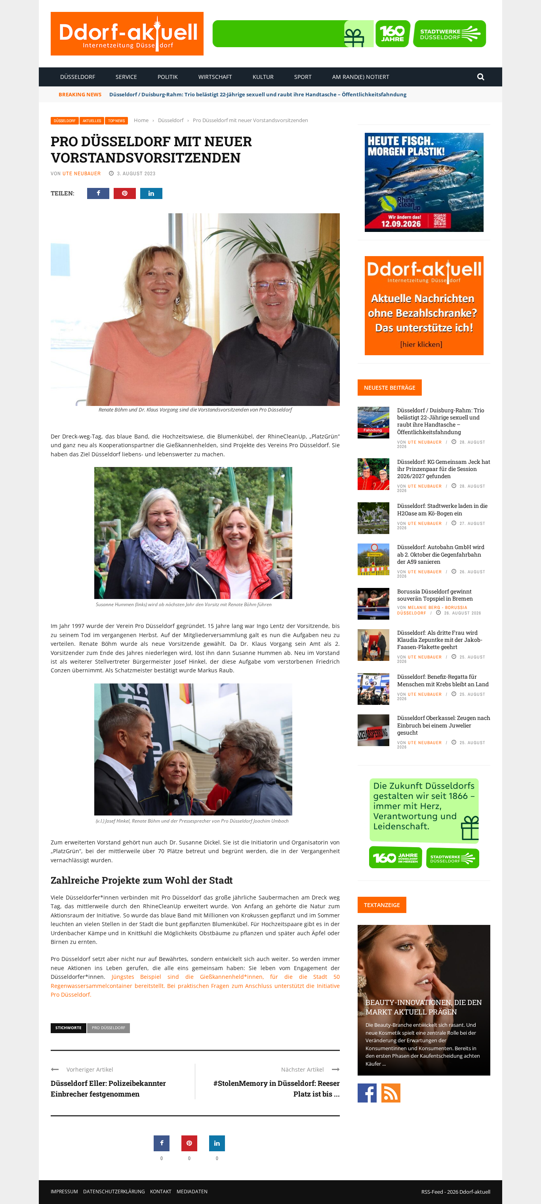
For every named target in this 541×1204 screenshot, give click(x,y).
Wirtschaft (215, 76)
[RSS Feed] (390, 1092)
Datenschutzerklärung (114, 1191)
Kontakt (160, 1191)
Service (126, 76)
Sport (303, 76)
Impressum (64, 1191)
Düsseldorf (77, 76)
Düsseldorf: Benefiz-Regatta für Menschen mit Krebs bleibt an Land (443, 680)
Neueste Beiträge (389, 387)
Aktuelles (92, 120)
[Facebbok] (367, 1092)
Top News (116, 120)
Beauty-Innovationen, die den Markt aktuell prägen (424, 1006)
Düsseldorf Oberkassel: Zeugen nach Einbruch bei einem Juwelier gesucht (443, 725)
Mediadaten (192, 1191)
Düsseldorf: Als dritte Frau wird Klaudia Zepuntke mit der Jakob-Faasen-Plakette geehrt (439, 640)
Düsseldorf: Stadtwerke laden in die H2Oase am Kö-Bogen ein (442, 509)
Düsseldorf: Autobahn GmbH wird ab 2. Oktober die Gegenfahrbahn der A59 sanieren (440, 554)
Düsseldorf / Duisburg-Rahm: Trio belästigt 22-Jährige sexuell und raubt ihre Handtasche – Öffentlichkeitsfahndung (257, 94)
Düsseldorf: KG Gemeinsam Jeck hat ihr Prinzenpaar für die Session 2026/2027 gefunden (443, 469)
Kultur (263, 76)
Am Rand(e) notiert (360, 76)
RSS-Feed (432, 1191)
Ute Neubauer (82, 173)
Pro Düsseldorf (108, 1027)
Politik (168, 76)
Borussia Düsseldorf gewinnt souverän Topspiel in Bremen (435, 595)
